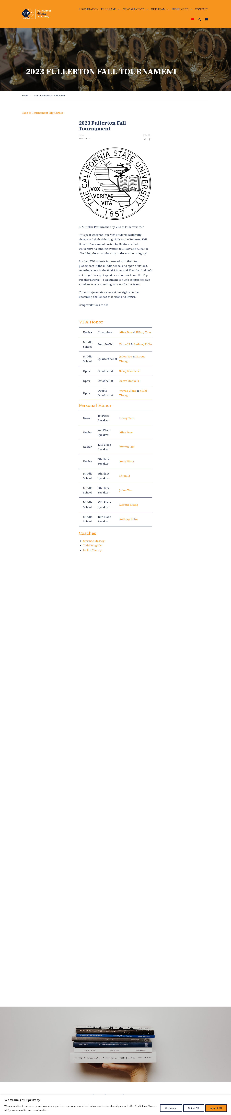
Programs (108, 9)
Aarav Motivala (129, 381)
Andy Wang (126, 461)
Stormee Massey (93, 541)
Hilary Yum (143, 332)
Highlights (180, 9)
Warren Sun (126, 447)
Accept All (216, 1108)
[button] (199, 19)
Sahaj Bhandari (129, 371)
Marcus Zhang (128, 504)
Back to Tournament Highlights (42, 113)
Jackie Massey (92, 550)
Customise (171, 1108)
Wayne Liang (127, 390)
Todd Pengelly (92, 545)
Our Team (158, 9)
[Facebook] (149, 139)
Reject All (193, 1108)
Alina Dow (126, 332)
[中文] (192, 19)
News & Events (134, 9)
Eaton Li (124, 344)
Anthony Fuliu (142, 344)
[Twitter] (144, 139)
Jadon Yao (125, 356)
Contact (201, 9)
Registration (88, 9)
